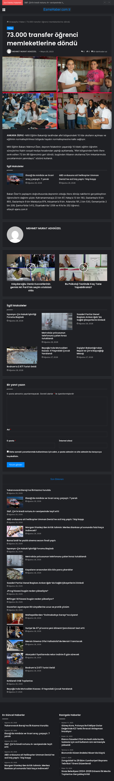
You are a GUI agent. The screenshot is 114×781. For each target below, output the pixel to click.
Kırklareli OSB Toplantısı (20, 680)
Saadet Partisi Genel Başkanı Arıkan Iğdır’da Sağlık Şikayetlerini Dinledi (91, 317)
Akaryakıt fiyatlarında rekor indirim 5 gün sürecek (52, 654)
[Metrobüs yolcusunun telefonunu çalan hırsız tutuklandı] (57, 321)
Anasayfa (13, 22)
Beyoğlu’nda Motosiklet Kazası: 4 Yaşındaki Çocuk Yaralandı (56, 350)
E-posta (11, 440)
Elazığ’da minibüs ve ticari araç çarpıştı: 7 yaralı (51, 498)
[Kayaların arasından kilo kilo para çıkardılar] (15, 573)
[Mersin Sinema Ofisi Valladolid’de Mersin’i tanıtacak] (15, 645)
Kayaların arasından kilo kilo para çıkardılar (49, 569)
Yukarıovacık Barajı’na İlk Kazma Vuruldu (29, 490)
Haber (22, 22)
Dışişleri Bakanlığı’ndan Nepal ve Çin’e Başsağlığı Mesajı (90, 350)
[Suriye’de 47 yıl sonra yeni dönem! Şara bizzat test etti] (15, 632)
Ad (9, 429)
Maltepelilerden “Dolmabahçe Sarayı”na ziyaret (51, 614)
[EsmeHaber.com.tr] (57, 9)
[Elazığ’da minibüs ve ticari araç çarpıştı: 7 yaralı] (15, 178)
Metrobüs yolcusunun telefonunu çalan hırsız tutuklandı (54, 335)
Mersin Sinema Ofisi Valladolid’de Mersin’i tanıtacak (53, 641)
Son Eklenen (57, 479)
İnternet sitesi (65, 440)
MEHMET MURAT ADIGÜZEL (24, 51)
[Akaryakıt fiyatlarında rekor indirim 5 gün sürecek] (15, 658)
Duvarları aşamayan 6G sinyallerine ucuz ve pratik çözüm (38, 606)
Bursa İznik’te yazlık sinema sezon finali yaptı (31, 540)
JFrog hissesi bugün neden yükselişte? (27, 590)
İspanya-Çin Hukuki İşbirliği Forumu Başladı (21, 316)
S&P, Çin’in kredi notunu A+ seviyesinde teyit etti (47, 2)
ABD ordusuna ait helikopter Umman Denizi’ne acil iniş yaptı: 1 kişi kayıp (45, 519)
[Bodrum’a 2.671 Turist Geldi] (22, 355)
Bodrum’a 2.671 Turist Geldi (21, 366)
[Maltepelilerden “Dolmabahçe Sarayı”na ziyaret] (15, 619)
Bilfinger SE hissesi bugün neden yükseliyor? (30, 598)
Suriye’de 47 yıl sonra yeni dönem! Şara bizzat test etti (55, 628)
